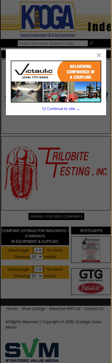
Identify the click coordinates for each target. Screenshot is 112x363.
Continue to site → (61, 108)
